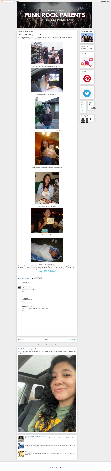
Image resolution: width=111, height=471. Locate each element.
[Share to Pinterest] (41, 278)
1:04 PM (30, 287)
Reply (23, 291)
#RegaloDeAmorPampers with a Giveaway (35, 436)
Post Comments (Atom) (50, 344)
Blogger (63, 467)
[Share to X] (38, 278)
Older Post (72, 339)
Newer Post (21, 339)
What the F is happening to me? (27, 348)
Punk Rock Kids (82, 109)
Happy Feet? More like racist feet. (33, 444)
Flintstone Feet (28, 451)
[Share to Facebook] (40, 278)
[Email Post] (32, 278)
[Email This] (35, 278)
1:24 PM (31, 296)
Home (47, 339)
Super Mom (25, 287)
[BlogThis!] (37, 278)
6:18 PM (31, 306)
